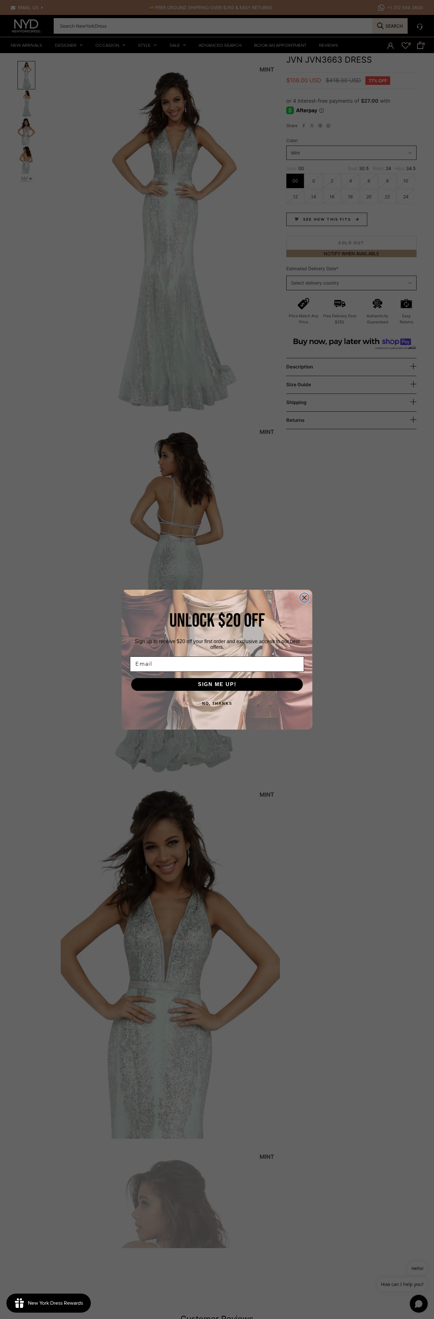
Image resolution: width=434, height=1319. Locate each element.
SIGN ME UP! (217, 684)
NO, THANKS (217, 703)
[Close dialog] (304, 597)
